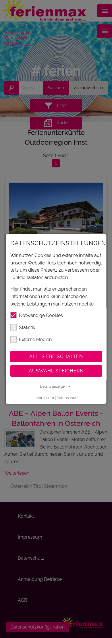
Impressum (44, 398)
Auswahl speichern (56, 371)
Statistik (27, 327)
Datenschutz (67, 398)
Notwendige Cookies (41, 315)
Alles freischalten (56, 356)
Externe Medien (35, 339)
